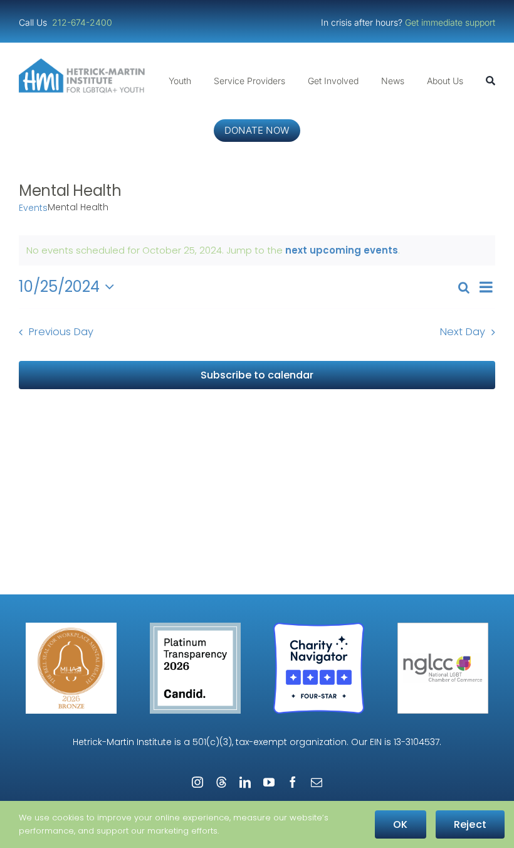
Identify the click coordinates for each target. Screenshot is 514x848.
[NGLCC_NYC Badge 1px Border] (442, 627)
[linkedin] (245, 782)
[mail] (316, 782)
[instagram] (197, 782)
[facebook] (292, 782)
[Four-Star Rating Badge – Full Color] (318, 627)
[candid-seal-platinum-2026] (195, 627)
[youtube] (269, 782)
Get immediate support (450, 22)
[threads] (221, 782)
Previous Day (61, 332)
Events (33, 208)
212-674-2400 (83, 22)
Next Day (462, 332)
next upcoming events (341, 250)
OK (400, 824)
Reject (470, 824)
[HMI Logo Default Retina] (84, 63)
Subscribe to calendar (257, 375)
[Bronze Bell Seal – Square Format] (71, 627)
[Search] (490, 81)
